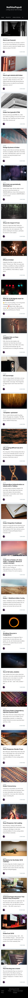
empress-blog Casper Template (18, 991)
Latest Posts (2, 991)
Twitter (9, 990)
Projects (8, 17)
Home (2, 17)
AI (22, 17)
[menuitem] (2, 17)
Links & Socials (17, 17)
